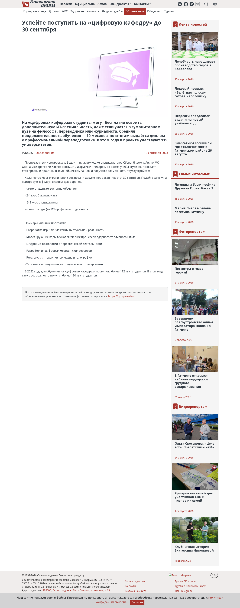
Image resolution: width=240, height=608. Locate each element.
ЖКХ (65, 11)
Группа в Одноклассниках (190, 586)
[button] (180, 4)
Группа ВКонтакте (185, 581)
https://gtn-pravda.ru (122, 296)
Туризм (169, 11)
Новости (66, 4)
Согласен (137, 602)
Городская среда (34, 11)
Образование (134, 11)
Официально (85, 4)
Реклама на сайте (135, 591)
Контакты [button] (141, 4)
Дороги (54, 11)
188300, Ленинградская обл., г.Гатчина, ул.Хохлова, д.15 (76, 590)
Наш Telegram (183, 591)
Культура (93, 11)
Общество (154, 11)
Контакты (130, 586)
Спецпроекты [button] (119, 4)
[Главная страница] (39, 4)
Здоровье (77, 11)
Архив (102, 4)
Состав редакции (135, 581)
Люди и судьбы (112, 11)
